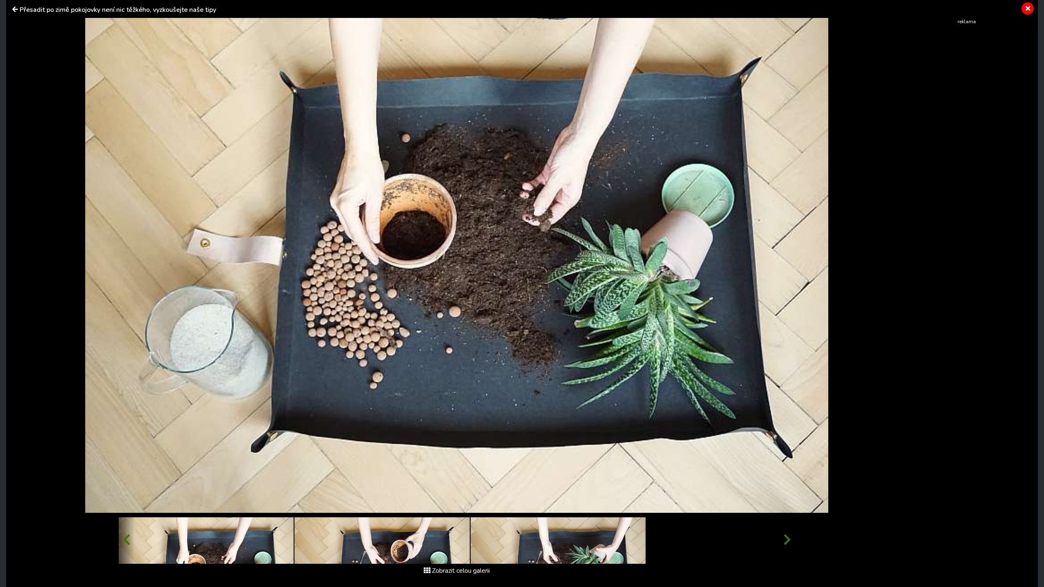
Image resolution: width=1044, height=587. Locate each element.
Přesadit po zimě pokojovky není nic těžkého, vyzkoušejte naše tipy (118, 9)
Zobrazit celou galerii (461, 570)
